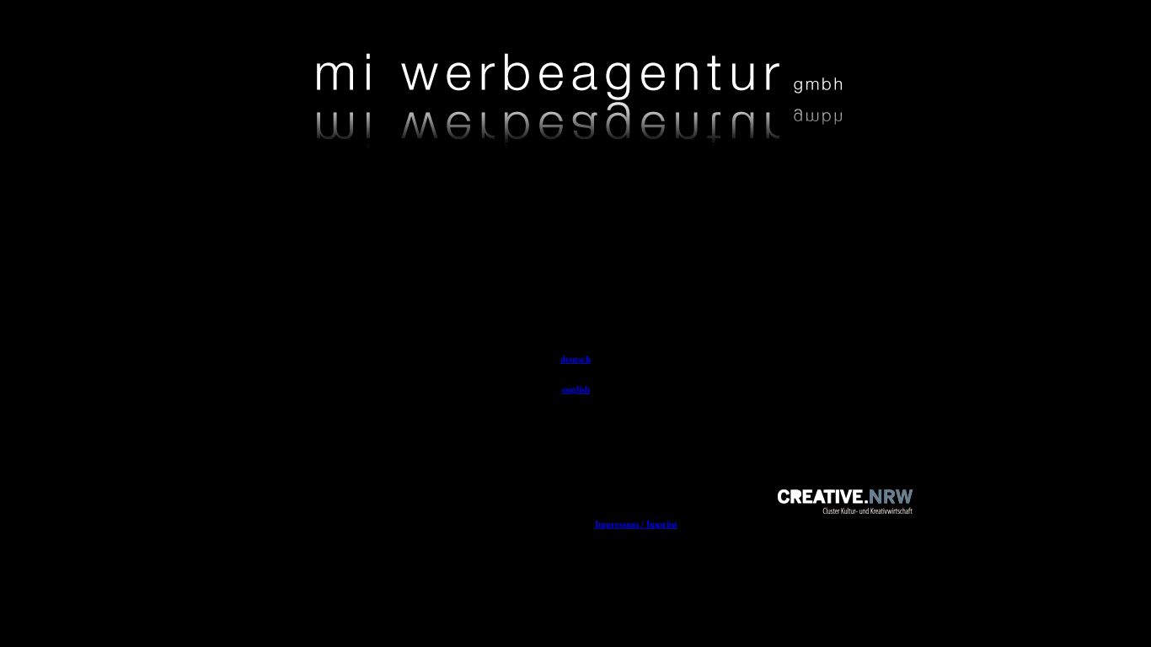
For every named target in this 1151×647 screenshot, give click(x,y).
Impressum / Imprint (636, 524)
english (576, 389)
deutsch (575, 359)
